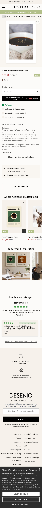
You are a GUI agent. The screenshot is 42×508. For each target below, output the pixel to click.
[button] (21, 504)
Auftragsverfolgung (31, 442)
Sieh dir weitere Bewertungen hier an (21, 342)
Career (18, 446)
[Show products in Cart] (38, 7)
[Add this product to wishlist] (37, 21)
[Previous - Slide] (2, 42)
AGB (25, 446)
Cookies (27, 450)
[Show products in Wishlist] (33, 7)
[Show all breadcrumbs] (4, 16)
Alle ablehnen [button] (21, 499)
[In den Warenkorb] (24, 231)
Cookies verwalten (31, 462)
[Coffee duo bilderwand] (16, 266)
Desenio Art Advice (31, 434)
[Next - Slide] (39, 42)
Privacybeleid (18, 489)
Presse (18, 438)
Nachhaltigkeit (15, 450)
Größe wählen (7, 87)
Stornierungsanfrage (31, 458)
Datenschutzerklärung (18, 424)
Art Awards (17, 464)
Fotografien (13, 16)
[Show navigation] (3, 7)
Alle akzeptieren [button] (21, 494)
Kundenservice (29, 438)
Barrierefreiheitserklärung (11, 454)
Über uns (17, 434)
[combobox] (39, 469)
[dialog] (21, 487)
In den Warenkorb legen (22, 98)
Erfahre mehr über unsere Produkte (21, 157)
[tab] (7, 66)
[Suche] (8, 7)
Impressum (17, 442)
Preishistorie (6, 152)
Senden (21, 419)
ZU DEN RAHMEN (21, 186)
